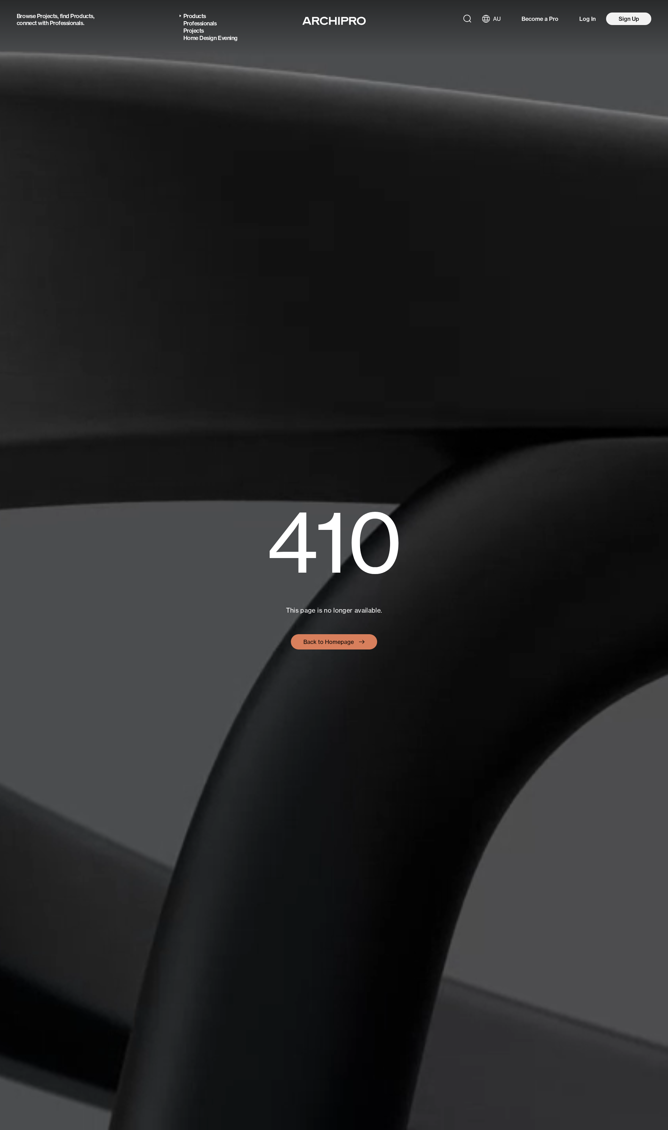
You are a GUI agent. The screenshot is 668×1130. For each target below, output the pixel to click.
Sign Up (629, 18)
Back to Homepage (328, 641)
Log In (587, 18)
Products (81, 16)
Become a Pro (540, 18)
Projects (47, 16)
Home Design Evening (210, 37)
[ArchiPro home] (334, 21)
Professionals (66, 22)
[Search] (467, 19)
